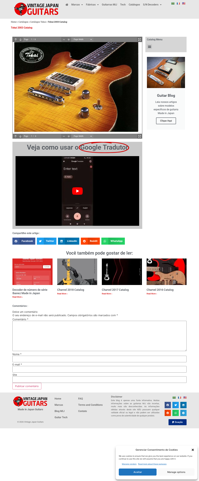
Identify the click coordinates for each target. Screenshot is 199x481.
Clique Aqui (166, 120)
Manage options (176, 472)
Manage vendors (129, 464)
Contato (82, 411)
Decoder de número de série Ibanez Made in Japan (29, 291)
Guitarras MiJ (109, 4)
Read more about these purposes (152, 464)
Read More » (17, 297)
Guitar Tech (61, 417)
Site (14, 374)
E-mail (17, 364)
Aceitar (138, 472)
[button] (192, 449)
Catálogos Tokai (38, 21)
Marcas (75, 4)
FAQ (80, 398)
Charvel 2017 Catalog (115, 289)
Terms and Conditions (90, 404)
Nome (16, 354)
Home (14, 21)
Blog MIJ (60, 411)
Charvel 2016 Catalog (160, 289)
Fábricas (91, 4)
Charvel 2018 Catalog (70, 289)
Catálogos (134, 4)
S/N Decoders (150, 4)
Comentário (20, 319)
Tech (123, 4)
